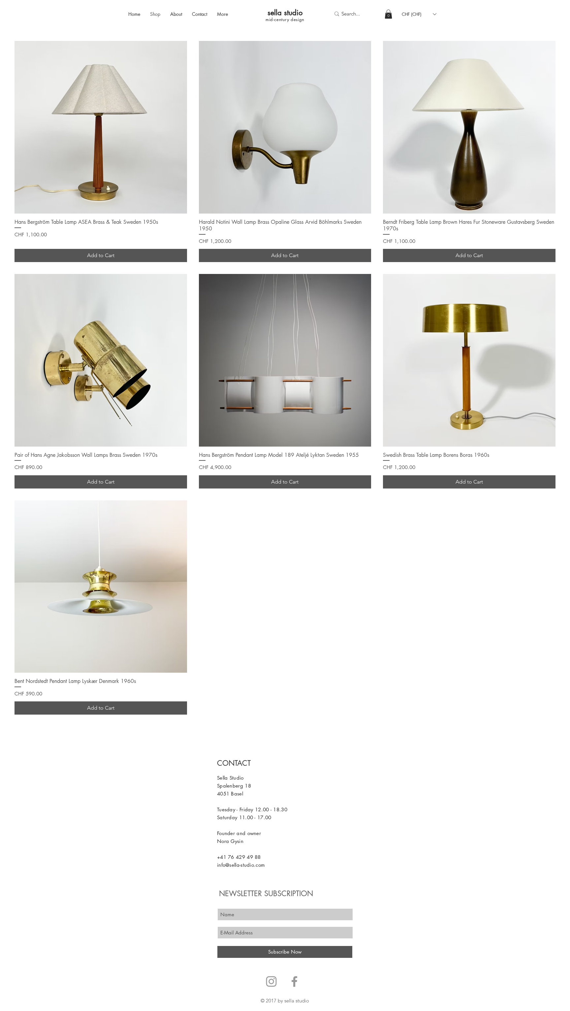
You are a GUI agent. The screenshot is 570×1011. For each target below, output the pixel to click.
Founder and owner (239, 833)
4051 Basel (230, 794)
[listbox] (418, 14)
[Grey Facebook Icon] (294, 981)
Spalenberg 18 (234, 786)
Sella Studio (230, 778)
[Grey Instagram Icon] (271, 981)
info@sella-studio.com (241, 865)
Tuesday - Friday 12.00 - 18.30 (252, 809)
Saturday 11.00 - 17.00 (244, 817)
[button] (388, 14)
